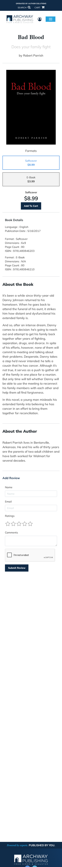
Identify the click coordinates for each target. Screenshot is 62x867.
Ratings (10, 516)
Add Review (11, 478)
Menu (50, 19)
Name (8, 487)
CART (38, 7)
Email (8, 501)
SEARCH (22, 7)
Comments (11, 532)
